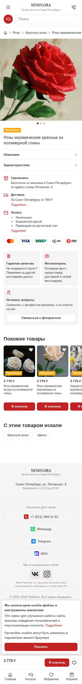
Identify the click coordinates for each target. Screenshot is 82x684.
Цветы (42, 435)
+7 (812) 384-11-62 (44, 517)
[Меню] (8, 7)
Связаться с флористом (41, 318)
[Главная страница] (8, 32)
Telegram (44, 541)
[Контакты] (73, 7)
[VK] (35, 574)
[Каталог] (8, 19)
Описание (11, 154)
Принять (41, 646)
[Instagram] (47, 574)
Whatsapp (44, 529)
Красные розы (18, 435)
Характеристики (17, 165)
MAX (44, 553)
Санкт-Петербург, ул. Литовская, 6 (41, 484)
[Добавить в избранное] (74, 663)
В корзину (57, 662)
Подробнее (18, 204)
